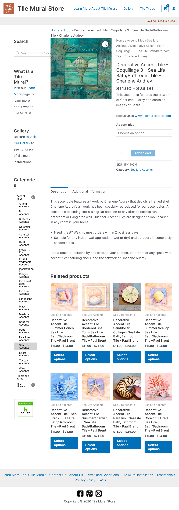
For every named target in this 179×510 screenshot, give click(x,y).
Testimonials (165, 475)
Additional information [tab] (89, 191)
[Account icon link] (174, 8)
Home (55, 30)
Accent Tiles (135, 40)
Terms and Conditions (102, 475)
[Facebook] (80, 493)
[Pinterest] (89, 493)
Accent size (125, 124)
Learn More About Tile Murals (24, 475)
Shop (66, 30)
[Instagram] (98, 493)
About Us (76, 475)
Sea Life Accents (141, 169)
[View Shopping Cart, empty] (165, 8)
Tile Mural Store (40, 8)
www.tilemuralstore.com (153, 116)
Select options (60, 357)
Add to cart (142, 153)
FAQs (102, 480)
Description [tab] (59, 191)
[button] (105, 44)
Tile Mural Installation (137, 475)
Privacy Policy (85, 480)
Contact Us (57, 475)
